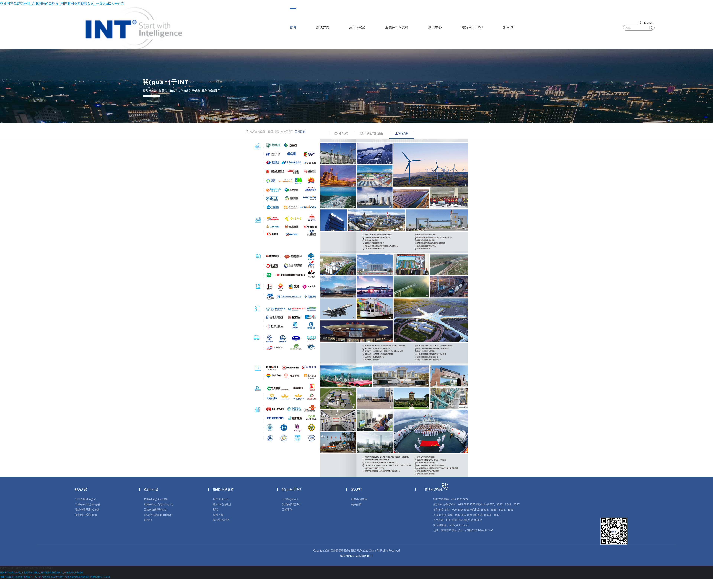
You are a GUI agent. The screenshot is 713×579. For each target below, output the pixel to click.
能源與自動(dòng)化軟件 (158, 514)
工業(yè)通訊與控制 (155, 509)
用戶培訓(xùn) (221, 499)
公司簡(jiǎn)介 (290, 499)
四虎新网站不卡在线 (100, 576)
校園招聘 (356, 504)
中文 (639, 22)
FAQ (215, 509)
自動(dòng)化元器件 (155, 499)
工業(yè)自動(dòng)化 (87, 504)
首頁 (293, 27)
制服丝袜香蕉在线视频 (11, 576)
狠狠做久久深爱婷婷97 (53, 576)
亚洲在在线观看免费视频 (77, 576)
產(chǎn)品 (357, 27)
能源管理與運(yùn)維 (87, 509)
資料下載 (218, 514)
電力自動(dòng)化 (85, 499)
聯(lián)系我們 (221, 520)
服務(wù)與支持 (396, 27)
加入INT (509, 27)
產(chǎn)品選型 (222, 504)
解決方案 (323, 27)
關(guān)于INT (472, 27)
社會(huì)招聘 (359, 499)
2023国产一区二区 (32, 576)
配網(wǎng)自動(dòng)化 (158, 504)
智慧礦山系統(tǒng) (86, 514)
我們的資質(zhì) (291, 504)
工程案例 (287, 509)
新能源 (148, 520)
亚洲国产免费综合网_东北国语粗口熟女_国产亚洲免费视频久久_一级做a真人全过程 (62, 3)
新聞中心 (435, 27)
